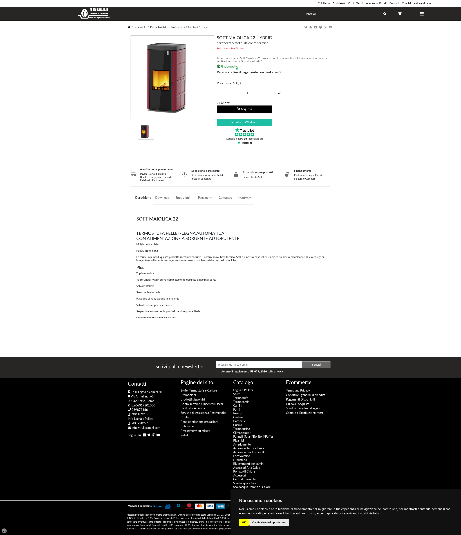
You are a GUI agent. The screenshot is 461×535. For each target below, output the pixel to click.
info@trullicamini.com (145, 427)
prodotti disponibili (193, 399)
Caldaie (238, 417)
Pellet (184, 435)
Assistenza (339, 3)
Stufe (236, 394)
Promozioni (188, 395)
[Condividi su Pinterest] (321, 27)
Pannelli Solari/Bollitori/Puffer (253, 436)
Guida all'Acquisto (298, 404)
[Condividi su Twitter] (306, 27)
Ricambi (238, 440)
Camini (237, 405)
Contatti (394, 3)
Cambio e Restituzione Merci (305, 413)
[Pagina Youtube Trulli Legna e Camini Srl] (158, 435)
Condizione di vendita (415, 3)
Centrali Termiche (244, 479)
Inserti (237, 413)
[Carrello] (400, 13)
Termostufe (140, 27)
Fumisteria (240, 460)
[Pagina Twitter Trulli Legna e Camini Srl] (149, 435)
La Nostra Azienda (193, 408)
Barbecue (239, 421)
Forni (236, 409)
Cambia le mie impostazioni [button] (269, 522)
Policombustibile (158, 27)
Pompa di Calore (244, 471)
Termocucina (241, 429)
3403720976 (139, 423)
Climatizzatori (242, 432)
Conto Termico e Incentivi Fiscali (367, 3)
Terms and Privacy (298, 390)
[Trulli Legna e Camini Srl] (94, 14)
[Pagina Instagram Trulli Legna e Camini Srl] (153, 435)
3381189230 (139, 414)
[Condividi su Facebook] (311, 27)
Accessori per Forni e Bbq (250, 452)
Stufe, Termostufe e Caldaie (199, 390)
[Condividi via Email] (330, 27)
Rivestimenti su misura (195, 431)
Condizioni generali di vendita (305, 395)
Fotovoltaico (241, 456)
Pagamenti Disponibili (300, 399)
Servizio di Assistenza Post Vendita (203, 413)
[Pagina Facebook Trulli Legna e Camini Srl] (144, 435)
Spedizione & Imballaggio (303, 408)
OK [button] (244, 522)
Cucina (237, 425)
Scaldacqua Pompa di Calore (252, 487)
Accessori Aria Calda (246, 467)
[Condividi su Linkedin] (315, 27)
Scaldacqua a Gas (244, 483)
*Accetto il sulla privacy (251, 371)
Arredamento (242, 444)
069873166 (139, 409)
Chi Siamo (324, 3)
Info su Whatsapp (246, 122)
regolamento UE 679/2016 (250, 371)
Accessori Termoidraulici (249, 448)
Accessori (239, 475)
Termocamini (241, 402)
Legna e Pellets (243, 390)
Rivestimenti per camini (248, 463)
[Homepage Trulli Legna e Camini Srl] (129, 27)
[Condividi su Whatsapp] (325, 27)
